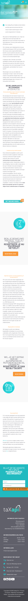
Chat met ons (10, 560)
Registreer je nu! (10, 254)
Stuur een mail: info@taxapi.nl (14, 571)
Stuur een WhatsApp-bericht (14, 563)
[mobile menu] (26, 2)
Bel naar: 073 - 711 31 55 (12, 567)
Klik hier (5, 440)
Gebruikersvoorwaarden (14, 596)
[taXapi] (5, 2)
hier (7, 451)
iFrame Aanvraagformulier (10, 550)
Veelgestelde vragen (12, 574)
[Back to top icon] (23, 597)
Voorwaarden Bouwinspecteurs (16, 594)
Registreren (19, 374)
